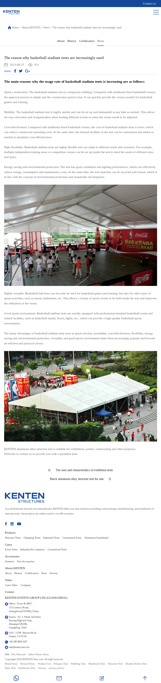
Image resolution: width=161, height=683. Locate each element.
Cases (8, 544)
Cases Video (11, 585)
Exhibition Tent (26, 668)
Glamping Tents (32, 537)
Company (26, 585)
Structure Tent (115, 663)
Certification (86, 41)
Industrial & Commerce (32, 549)
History (71, 41)
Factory (54, 573)
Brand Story (11, 663)
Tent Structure (18, 654)
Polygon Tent (61, 663)
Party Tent (10, 668)
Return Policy (27, 663)
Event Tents (11, 549)
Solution (9, 561)
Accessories (12, 556)
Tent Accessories (25, 561)
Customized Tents (71, 537)
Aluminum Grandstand (96, 537)
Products (10, 532)
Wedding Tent (78, 663)
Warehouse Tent (96, 663)
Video (8, 580)
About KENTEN (31, 27)
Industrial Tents (51, 537)
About (61, 41)
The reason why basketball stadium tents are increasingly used (87, 27)
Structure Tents (13, 537)
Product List (44, 663)
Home (15, 27)
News (46, 27)
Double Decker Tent (136, 663)
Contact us (149, 3)
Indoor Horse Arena (38, 654)
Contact (9, 591)
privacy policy (56, 668)
